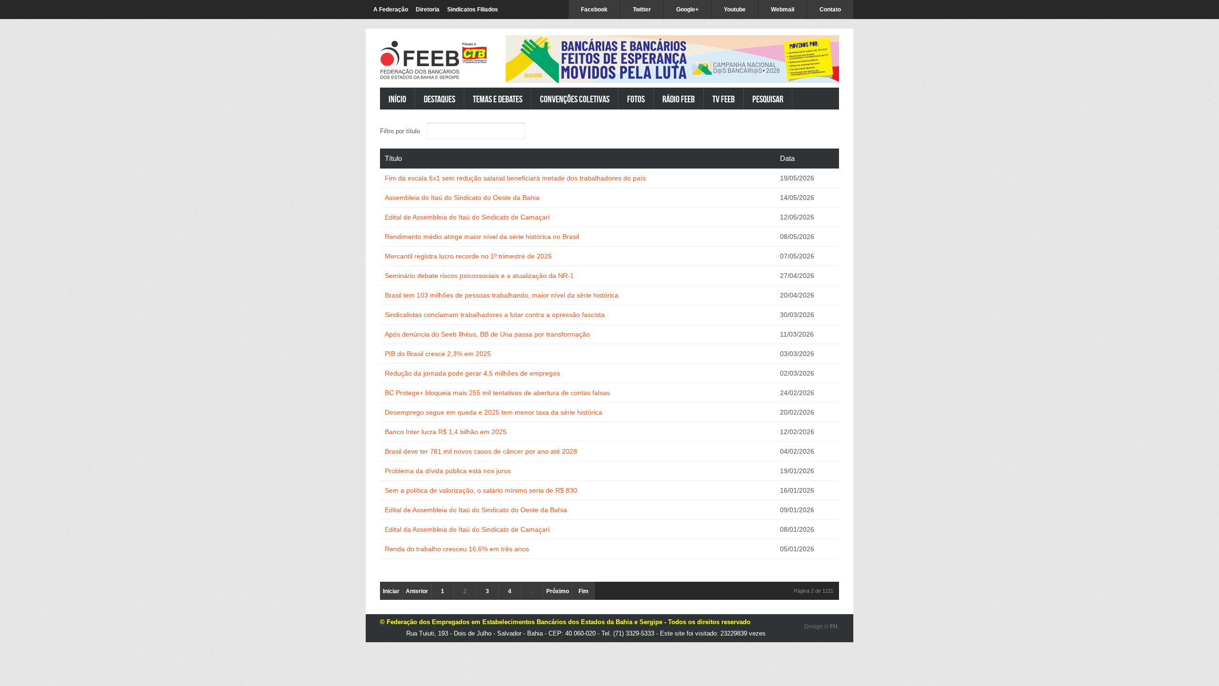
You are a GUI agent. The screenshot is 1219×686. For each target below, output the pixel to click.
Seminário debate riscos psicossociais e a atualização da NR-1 (479, 275)
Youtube (735, 9)
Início (397, 99)
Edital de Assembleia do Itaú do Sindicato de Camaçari (467, 217)
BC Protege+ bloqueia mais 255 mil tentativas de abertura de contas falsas (497, 393)
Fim (584, 591)
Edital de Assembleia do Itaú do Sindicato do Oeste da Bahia (476, 510)
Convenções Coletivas (575, 99)
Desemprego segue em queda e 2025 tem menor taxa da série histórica (493, 412)
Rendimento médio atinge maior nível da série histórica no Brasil (482, 236)
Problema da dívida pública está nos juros (448, 471)
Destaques (439, 99)
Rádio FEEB (678, 99)
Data (787, 158)
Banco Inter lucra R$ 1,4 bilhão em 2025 (446, 432)
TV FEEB (723, 99)
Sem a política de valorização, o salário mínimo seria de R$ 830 (481, 490)
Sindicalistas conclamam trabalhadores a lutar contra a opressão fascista (495, 314)
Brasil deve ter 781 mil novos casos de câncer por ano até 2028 (481, 451)
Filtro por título (401, 131)
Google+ (687, 9)
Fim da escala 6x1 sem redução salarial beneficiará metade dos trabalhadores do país (515, 178)
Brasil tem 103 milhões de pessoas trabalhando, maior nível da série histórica (502, 295)
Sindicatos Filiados (472, 9)
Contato (830, 9)
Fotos (636, 99)
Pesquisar (767, 99)
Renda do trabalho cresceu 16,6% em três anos (457, 549)
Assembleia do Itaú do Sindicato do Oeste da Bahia (462, 197)
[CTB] (474, 53)
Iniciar (391, 591)
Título (393, 158)
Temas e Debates (497, 99)
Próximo (557, 591)
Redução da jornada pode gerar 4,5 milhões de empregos (472, 373)
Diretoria (428, 9)
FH (834, 626)
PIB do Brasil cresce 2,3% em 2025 (438, 354)
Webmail (782, 9)
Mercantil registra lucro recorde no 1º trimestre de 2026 (468, 256)
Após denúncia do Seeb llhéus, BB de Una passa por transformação (487, 334)
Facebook (594, 9)
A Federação (390, 9)
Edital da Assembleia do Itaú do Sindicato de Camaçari (467, 529)
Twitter (642, 9)
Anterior (417, 591)
